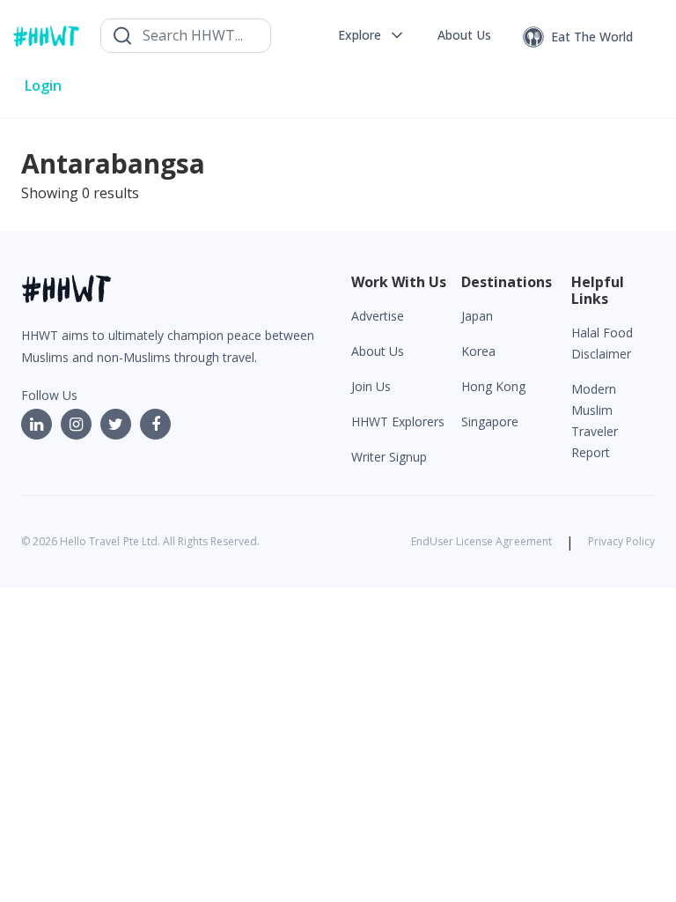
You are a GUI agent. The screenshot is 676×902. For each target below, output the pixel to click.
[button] (372, 35)
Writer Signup (389, 456)
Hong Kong (493, 386)
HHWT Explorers (398, 421)
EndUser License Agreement (481, 541)
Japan (477, 315)
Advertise (377, 315)
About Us (377, 351)
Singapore (489, 421)
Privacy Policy (621, 541)
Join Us (371, 386)
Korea (478, 351)
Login (43, 85)
